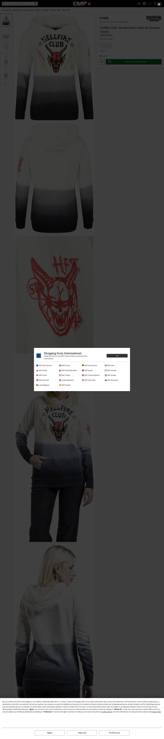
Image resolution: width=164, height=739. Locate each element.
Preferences (114, 732)
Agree (49, 733)
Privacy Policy (156, 712)
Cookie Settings (106, 712)
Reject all (82, 733)
